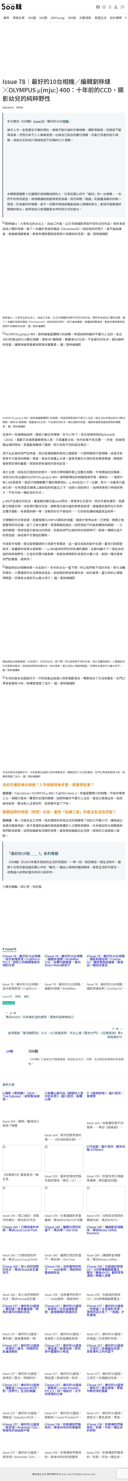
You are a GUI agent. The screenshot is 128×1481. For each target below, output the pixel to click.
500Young (57, 17)
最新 (6, 17)
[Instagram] (104, 6)
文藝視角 (85, 17)
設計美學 (116, 17)
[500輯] (12, 7)
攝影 (26, 996)
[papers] (110, 6)
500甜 (43, 17)
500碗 (72, 17)
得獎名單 (19, 17)
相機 (17, 996)
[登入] (116, 7)
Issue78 (7, 996)
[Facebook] (98, 6)
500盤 (32, 17)
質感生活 (100, 17)
